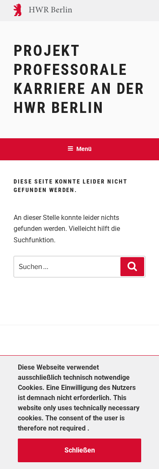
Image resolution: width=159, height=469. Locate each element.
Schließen (79, 450)
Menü (84, 148)
